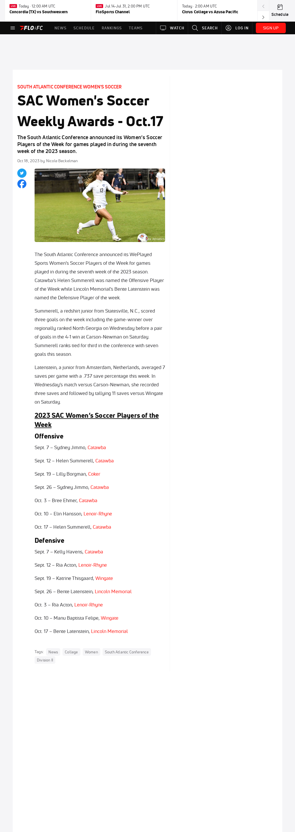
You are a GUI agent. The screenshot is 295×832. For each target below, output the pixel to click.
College (71, 652)
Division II (45, 660)
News (53, 652)
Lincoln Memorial (113, 591)
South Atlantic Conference (127, 652)
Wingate (104, 578)
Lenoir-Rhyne (98, 513)
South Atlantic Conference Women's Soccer (69, 87)
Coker (94, 474)
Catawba (97, 447)
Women (91, 652)
